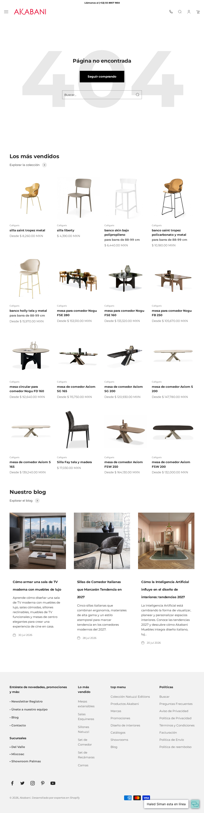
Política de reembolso (175, 747)
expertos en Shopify (67, 797)
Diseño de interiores (125, 725)
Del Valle (18, 747)
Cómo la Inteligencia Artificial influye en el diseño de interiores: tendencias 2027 (165, 589)
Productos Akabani (125, 704)
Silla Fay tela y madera (74, 462)
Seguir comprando (102, 76)
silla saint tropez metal (27, 230)
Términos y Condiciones (176, 725)
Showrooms (119, 740)
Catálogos (118, 732)
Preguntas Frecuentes (175, 704)
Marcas (116, 711)
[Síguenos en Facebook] (12, 783)
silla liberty (65, 230)
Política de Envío (171, 740)
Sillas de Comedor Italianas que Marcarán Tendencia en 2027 (99, 589)
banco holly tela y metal (28, 311)
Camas (83, 765)
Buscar (164, 697)
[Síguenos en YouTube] (53, 783)
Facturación (168, 732)
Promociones (120, 718)
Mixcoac (17, 754)
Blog (114, 747)
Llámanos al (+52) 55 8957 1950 (102, 2)
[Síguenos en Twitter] (22, 783)
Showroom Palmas (26, 761)
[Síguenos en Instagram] (32, 783)
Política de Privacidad (175, 718)
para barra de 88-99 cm (122, 240)
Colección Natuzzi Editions (130, 697)
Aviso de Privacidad (173, 711)
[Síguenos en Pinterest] (42, 783)
